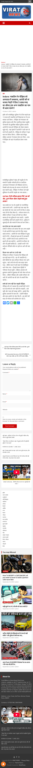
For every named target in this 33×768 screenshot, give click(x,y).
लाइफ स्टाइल (6, 535)
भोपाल (4, 515)
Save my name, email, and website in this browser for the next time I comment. (14, 420)
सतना (4, 541)
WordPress (22, 765)
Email (5, 402)
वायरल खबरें (5, 537)
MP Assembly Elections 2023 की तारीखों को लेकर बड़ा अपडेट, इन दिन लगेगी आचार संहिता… (17, 355)
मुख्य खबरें (5, 524)
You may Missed (9, 552)
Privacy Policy (25, 760)
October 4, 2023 (7, 111)
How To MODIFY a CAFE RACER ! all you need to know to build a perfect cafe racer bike (15, 578)
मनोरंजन (5, 521)
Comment (6, 372)
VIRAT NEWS (16, 760)
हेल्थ (4, 546)
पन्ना (4, 510)
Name (5, 394)
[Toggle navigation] (3, 23)
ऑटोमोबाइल (5, 499)
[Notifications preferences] (3, 764)
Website (5, 409)
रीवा (3, 533)
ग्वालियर (4, 501)
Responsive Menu (30, 1)
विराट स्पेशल (6, 539)
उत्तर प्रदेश (5, 495)
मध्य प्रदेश (5, 519)
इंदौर (4, 93)
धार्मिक (4, 508)
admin (14, 111)
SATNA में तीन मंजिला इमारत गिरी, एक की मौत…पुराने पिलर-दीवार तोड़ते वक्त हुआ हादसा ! (16, 347)
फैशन (4, 513)
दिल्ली (4, 506)
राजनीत (4, 528)
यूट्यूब (4, 526)
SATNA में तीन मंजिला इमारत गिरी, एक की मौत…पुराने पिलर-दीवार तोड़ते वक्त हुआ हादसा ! (16, 198)
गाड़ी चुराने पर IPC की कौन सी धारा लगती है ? (15, 606)
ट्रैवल (4, 504)
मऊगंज (4, 517)
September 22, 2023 (8, 582)
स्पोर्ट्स (4, 544)
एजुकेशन (5, 497)
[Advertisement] (16, 44)
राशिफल (5, 530)
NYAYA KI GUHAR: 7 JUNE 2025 (12, 447)
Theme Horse (19, 763)
